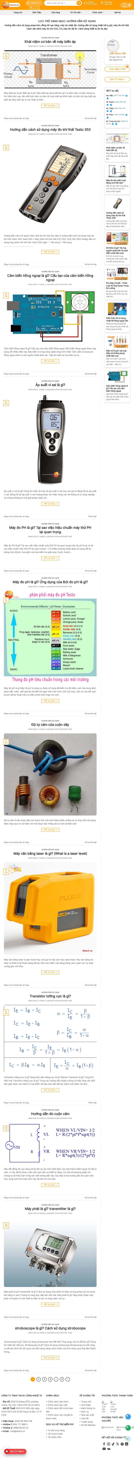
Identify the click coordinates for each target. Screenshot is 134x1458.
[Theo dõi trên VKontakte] (108, 1449)
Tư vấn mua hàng (56, 1430)
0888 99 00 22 (20, 1427)
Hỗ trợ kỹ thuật (55, 1433)
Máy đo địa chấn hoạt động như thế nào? (116, 181)
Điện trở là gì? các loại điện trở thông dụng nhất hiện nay (116, 353)
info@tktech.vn (17, 1431)
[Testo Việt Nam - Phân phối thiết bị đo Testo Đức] (13, 5)
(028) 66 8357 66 (23, 1421)
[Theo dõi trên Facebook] (104, 1444)
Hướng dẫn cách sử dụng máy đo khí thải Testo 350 (50, 129)
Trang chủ (17, 12)
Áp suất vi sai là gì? (50, 385)
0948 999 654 (120, 102)
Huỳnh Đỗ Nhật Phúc (63, 46)
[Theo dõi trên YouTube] (104, 1449)
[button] (126, 5)
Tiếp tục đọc (50, 106)
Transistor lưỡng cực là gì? (50, 996)
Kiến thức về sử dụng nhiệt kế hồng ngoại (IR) (117, 319)
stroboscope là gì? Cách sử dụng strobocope (50, 1328)
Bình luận (92, 516)
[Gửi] (79, 3)
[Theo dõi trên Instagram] (108, 1444)
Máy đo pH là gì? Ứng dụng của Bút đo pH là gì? (50, 582)
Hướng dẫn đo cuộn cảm (50, 1114)
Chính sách (97, 12)
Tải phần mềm (55, 1437)
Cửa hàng (55, 12)
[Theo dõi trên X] (117, 1444)
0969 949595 (119, 115)
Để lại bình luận (91, 118)
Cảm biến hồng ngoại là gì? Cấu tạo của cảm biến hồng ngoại (117, 388)
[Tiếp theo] (68, 1379)
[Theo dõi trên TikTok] (113, 1444)
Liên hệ (117, 12)
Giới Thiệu (36, 12)
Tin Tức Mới (75, 12)
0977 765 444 (119, 96)
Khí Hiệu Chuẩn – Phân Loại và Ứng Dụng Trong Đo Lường (117, 285)
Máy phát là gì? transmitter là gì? (50, 1209)
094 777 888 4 (20, 1424)
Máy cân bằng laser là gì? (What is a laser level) (50, 853)
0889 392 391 (119, 108)
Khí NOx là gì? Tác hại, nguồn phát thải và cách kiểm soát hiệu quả (117, 250)
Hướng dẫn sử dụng (50, 38)
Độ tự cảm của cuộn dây (50, 725)
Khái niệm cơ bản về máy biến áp (50, 42)
